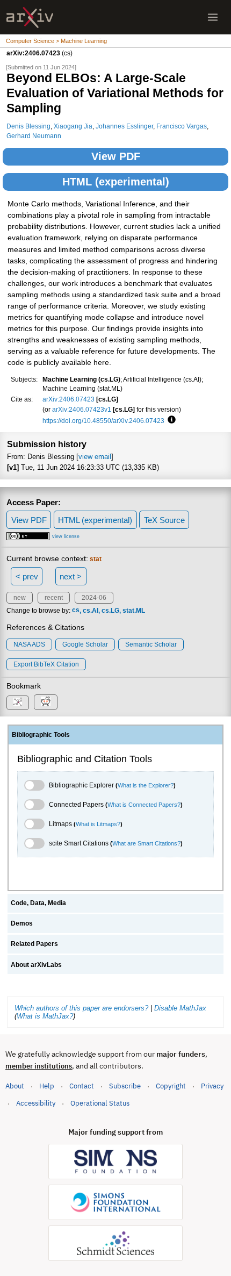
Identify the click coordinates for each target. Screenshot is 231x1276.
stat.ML (133, 610)
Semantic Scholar (151, 644)
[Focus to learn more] (170, 420)
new (19, 597)
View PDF (115, 156)
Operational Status (99, 1103)
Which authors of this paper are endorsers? (81, 1008)
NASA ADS (29, 644)
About (14, 1086)
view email (94, 457)
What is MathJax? (45, 1016)
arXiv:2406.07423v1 (81, 409)
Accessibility (35, 1103)
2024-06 (94, 597)
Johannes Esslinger (124, 126)
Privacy (212, 1086)
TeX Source (164, 520)
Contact (81, 1086)
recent (54, 597)
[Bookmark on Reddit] (45, 702)
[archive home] (29, 17)
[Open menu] (213, 17)
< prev (27, 576)
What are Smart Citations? (146, 843)
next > (71, 576)
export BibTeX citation (46, 664)
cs (76, 610)
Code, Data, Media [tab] (38, 903)
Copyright (171, 1086)
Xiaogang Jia (73, 126)
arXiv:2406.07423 (68, 399)
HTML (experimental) (115, 182)
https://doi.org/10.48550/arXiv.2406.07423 (103, 420)
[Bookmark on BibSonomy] (17, 703)
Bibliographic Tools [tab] (41, 735)
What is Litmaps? (98, 824)
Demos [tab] (22, 923)
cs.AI (90, 610)
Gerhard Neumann (33, 135)
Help (46, 1086)
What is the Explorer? (146, 785)
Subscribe (125, 1086)
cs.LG (110, 610)
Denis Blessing (28, 126)
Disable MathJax (180, 1008)
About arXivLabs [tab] (36, 965)
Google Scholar (85, 644)
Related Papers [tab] (34, 944)
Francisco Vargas (181, 126)
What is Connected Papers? (144, 804)
